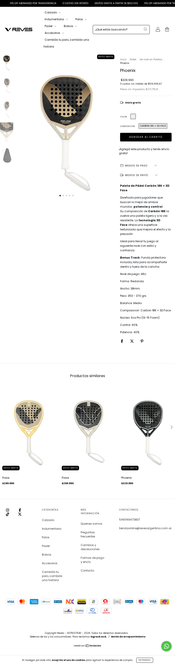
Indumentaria (55, 19)
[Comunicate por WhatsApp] (166, 646)
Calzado (51, 12)
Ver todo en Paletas (150, 59)
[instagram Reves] (7, 510)
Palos (79, 19)
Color (123, 117)
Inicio (123, 59)
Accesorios (53, 33)
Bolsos (69, 26)
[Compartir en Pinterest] (142, 341)
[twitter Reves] (20, 514)
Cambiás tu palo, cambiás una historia (52, 576)
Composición (127, 126)
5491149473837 (129, 519)
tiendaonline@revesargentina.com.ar (145, 528)
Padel (49, 26)
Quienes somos (91, 524)
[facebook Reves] (20, 510)
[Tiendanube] (87, 646)
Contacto (87, 570)
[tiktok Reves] (7, 514)
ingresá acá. (98, 636)
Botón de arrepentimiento (128, 636)
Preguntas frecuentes (88, 534)
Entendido (145, 660)
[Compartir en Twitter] (132, 341)
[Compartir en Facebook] (122, 341)
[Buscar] (145, 29)
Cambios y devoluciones (90, 547)
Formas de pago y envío (92, 560)
